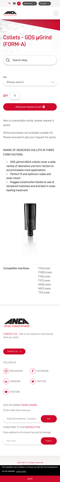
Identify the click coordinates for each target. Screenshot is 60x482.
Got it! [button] (30, 479)
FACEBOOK (42, 371)
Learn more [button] (21, 471)
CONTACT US (12, 351)
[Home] (10, 13)
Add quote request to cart (28, 107)
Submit (49, 441)
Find (48, 419)
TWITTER (41, 381)
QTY (5, 95)
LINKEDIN (15, 381)
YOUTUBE (15, 392)
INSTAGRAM (16, 371)
